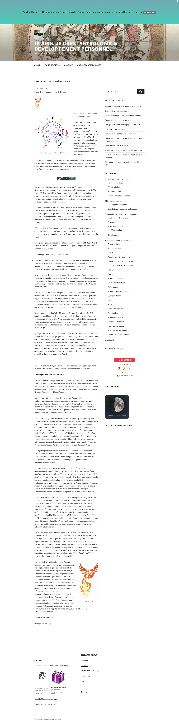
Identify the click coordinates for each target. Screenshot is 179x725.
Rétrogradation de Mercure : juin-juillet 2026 (122, 134)
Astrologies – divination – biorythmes (122, 257)
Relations (111, 222)
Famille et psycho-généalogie (119, 218)
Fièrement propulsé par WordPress (47, 719)
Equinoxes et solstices (116, 283)
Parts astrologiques (115, 309)
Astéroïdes (112, 253)
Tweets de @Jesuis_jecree (115, 349)
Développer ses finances (117, 204)
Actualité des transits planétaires (117, 179)
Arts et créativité (114, 248)
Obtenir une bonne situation (115, 201)
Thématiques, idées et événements (118, 240)
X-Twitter (84, 665)
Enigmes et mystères (116, 278)
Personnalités (113, 313)
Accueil (37, 65)
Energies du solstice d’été (115, 129)
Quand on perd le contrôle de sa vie (118, 120)
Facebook (85, 660)
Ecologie (111, 270)
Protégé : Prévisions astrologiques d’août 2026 (123, 106)
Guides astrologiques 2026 (44, 704)
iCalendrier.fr (124, 360)
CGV (82, 681)
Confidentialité (86, 676)
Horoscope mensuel (115, 183)
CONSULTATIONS (52, 65)
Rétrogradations (114, 187)
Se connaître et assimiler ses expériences (121, 214)
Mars (110, 304)
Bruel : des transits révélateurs (116, 146)
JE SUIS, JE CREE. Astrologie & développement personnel (76, 46)
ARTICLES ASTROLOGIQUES (89, 65)
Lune (110, 300)
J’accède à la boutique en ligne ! (46, 699)
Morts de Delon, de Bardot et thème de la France (123, 150)
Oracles (84, 692)
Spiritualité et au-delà (116, 226)
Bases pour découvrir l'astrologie (120, 261)
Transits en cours (114, 191)
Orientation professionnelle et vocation (123, 209)
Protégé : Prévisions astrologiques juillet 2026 (122, 125)
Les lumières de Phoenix (52, 92)
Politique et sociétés (115, 317)
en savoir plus (149, 12)
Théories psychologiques (117, 330)
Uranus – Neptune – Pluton (118, 335)
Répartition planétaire (116, 322)
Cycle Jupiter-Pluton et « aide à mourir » (120, 111)
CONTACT (68, 65)
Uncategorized (110, 340)
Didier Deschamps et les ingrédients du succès (123, 116)
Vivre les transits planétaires (119, 196)
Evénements (113, 287)
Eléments (111, 274)
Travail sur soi (113, 235)
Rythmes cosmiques (116, 326)
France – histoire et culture (118, 291)
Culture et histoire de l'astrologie (120, 265)
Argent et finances (115, 244)
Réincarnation (116, 230)
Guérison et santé (115, 296)
